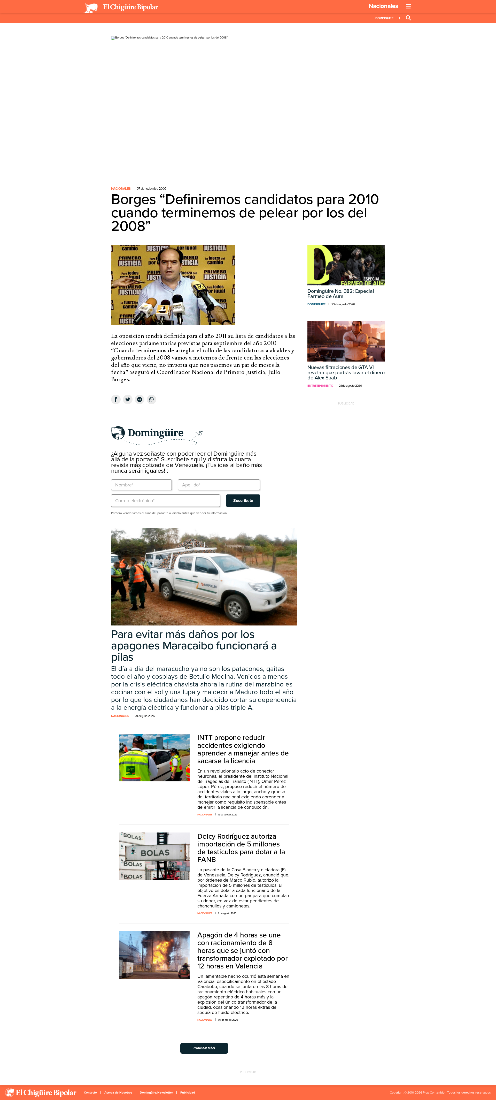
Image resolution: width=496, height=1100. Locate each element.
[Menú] (408, 6)
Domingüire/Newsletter (156, 1092)
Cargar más (204, 1048)
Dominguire (384, 18)
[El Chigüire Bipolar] (120, 8)
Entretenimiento (320, 385)
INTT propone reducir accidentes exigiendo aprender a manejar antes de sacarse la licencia (243, 749)
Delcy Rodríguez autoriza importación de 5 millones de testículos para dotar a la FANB (241, 848)
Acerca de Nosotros (118, 1092)
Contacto (90, 1092)
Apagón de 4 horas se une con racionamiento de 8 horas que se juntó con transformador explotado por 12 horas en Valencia (242, 951)
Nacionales (383, 6)
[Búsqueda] (408, 18)
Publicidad (187, 1092)
